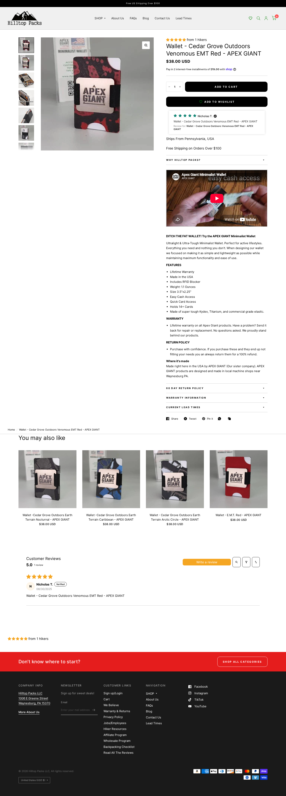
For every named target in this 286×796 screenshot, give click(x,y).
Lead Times (184, 18)
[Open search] (236, 562)
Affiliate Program (115, 735)
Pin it (210, 418)
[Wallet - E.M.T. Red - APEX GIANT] (239, 479)
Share (174, 418)
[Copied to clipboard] (230, 419)
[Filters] (246, 562)
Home (11, 429)
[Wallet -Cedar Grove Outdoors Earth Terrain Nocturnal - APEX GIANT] (47, 479)
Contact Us (162, 18)
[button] (250, 18)
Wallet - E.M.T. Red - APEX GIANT (238, 515)
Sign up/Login (113, 693)
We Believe (111, 705)
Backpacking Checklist (119, 747)
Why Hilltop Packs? (183, 159)
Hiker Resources (115, 729)
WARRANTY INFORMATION (186, 397)
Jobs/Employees (115, 723)
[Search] (258, 18)
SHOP (99, 18)
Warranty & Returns (117, 711)
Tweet (193, 418)
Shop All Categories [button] (242, 661)
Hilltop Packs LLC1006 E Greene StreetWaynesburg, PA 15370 (34, 698)
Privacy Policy (113, 717)
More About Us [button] (28, 712)
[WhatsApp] (220, 418)
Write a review (206, 562)
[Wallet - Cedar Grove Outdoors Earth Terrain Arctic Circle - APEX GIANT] (175, 479)
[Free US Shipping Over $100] (143, 3)
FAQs (133, 18)
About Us (117, 18)
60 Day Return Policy (185, 388)
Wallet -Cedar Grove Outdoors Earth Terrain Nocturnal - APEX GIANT (47, 517)
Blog (146, 18)
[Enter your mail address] (94, 710)
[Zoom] (146, 45)
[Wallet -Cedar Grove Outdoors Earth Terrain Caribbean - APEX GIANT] (111, 479)
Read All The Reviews (118, 752)
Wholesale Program (117, 741)
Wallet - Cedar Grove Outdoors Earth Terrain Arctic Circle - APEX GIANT (175, 517)
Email (64, 702)
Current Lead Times (183, 407)
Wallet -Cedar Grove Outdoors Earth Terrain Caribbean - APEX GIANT (111, 517)
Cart (107, 699)
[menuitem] (100, 18)
